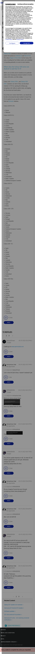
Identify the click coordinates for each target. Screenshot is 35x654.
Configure (12, 43)
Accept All (27, 43)
